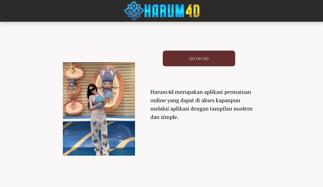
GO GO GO (199, 58)
